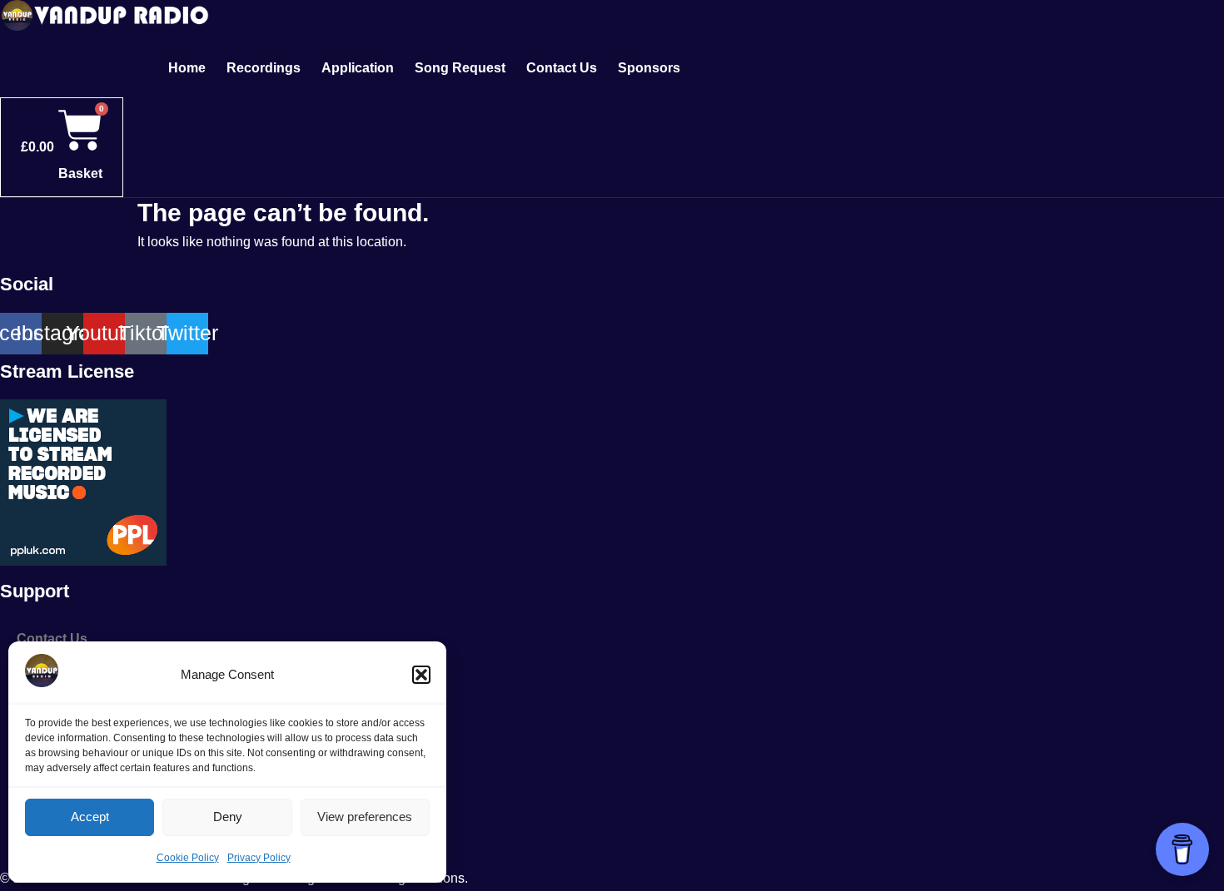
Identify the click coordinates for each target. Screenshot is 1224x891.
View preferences (364, 816)
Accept (90, 816)
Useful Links (56, 792)
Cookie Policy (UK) (76, 830)
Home (187, 68)
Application (357, 68)
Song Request (460, 68)
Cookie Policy (188, 858)
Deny (227, 816)
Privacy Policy (259, 858)
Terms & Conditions (79, 753)
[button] (421, 674)
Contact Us (561, 68)
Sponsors (649, 68)
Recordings (263, 68)
